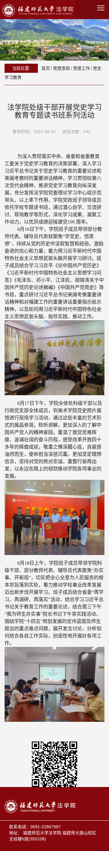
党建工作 (81, 68)
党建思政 (61, 68)
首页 (45, 68)
